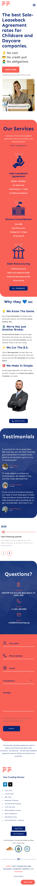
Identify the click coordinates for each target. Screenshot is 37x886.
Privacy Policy (18, 876)
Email (19, 620)
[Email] (18, 614)
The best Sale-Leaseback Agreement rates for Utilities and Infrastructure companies (19, 753)
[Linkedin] (5, 784)
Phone (19, 607)
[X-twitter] (10, 784)
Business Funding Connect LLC (18, 869)
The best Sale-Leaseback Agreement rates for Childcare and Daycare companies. (17, 30)
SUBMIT (12, 728)
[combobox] (18, 681)
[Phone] (19, 601)
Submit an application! (18, 146)
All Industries (13, 751)
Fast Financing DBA (21, 866)
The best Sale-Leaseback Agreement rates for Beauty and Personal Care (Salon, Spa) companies (17, 748)
